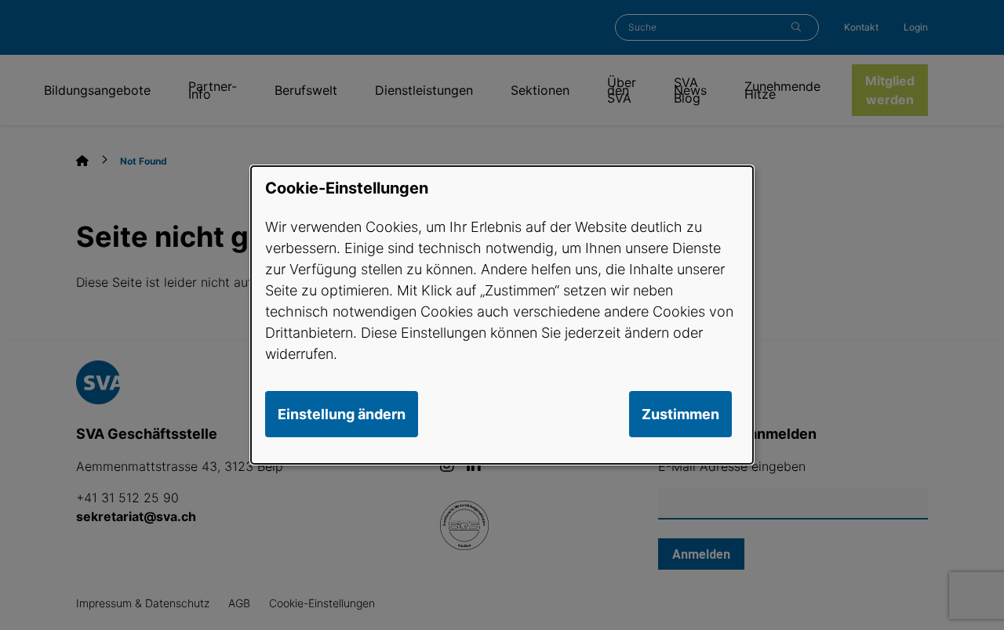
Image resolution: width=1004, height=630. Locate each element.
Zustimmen (680, 414)
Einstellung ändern (342, 414)
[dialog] (502, 315)
